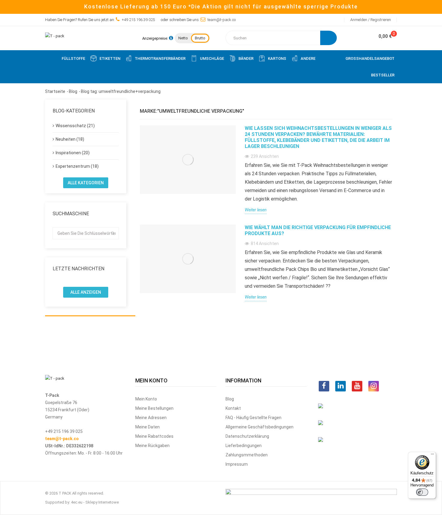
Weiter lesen (256, 209)
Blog (230, 399)
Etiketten (110, 58)
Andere (308, 58)
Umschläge (212, 58)
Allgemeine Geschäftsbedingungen (259, 427)
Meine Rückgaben (152, 445)
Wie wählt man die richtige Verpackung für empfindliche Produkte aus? (318, 230)
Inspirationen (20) (73, 152)
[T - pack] (54, 35)
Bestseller (382, 75)
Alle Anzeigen (85, 292)
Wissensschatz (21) (75, 125)
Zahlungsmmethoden (247, 454)
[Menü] (432, 455)
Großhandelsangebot (369, 58)
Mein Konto (146, 399)
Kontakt (233, 408)
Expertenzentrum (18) (77, 166)
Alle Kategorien (86, 182)
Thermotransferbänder (160, 58)
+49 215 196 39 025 (138, 19)
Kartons (277, 58)
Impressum (237, 464)
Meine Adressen (151, 417)
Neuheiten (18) (70, 139)
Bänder (245, 58)
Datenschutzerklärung (247, 436)
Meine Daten (147, 427)
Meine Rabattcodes (154, 436)
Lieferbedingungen (244, 445)
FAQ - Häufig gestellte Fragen (253, 417)
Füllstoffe (73, 58)
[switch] (422, 492)
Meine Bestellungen (154, 408)
